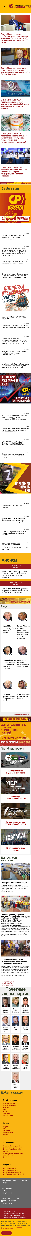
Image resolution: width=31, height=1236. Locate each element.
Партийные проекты (13, 748)
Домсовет (6, 1157)
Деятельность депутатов (9, 859)
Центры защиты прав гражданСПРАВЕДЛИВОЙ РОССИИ (13, 729)
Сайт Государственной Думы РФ (13, 1174)
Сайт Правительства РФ (11, 1170)
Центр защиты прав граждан (12, 1148)
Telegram (6, 1107)
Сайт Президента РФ (9, 1168)
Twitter (5, 1111)
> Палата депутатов (7, 985)
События (10, 188)
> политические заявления (21, 714)
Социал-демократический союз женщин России (13, 1154)
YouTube (5, 1134)
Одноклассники (8, 1115)
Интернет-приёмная (9, 1105)
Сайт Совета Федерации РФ (12, 1172)
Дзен (4, 1109)
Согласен (6, 1233)
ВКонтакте (6, 1113)
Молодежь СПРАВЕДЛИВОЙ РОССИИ (12, 1150)
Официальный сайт (9, 1103)
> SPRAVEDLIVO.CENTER (14, 738)
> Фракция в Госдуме (7, 982)
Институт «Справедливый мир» (13, 1146)
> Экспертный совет (7, 983)
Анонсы (9, 559)
